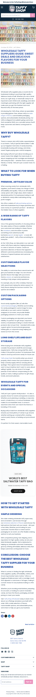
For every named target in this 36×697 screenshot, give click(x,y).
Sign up (28, 682)
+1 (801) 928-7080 (16, 643)
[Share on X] (5, 616)
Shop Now (18, 491)
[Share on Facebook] (2, 616)
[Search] (32, 15)
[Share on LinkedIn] (9, 616)
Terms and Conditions (23, 692)
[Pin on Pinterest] (12, 616)
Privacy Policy (10, 692)
